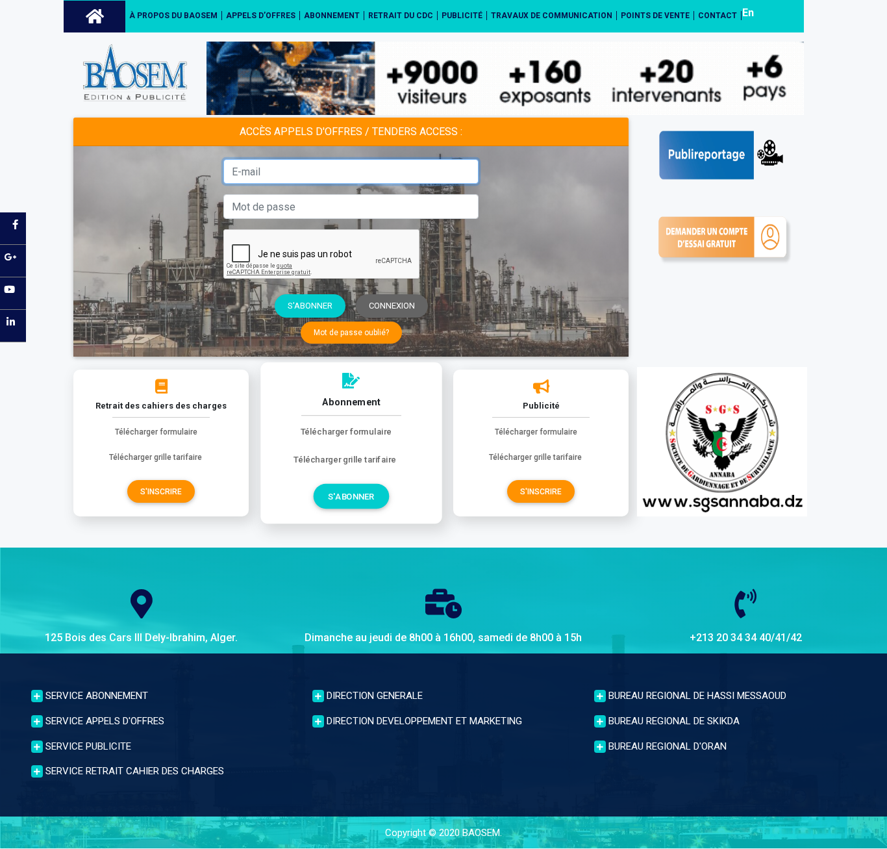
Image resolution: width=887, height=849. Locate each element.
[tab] (162, 694)
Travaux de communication (551, 15)
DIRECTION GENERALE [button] (373, 696)
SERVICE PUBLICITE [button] (87, 746)
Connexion (392, 305)
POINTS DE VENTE (655, 15)
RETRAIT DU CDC (400, 15)
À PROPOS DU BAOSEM (173, 15)
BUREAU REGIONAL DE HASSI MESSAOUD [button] (696, 696)
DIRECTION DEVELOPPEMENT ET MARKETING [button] (423, 721)
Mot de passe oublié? (351, 332)
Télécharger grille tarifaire (155, 457)
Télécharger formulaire (156, 432)
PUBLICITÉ (462, 15)
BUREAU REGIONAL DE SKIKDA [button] (673, 721)
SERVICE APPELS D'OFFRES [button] (103, 721)
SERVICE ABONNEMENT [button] (95, 696)
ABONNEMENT (332, 15)
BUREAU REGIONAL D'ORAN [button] (666, 746)
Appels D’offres (260, 15)
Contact (717, 15)
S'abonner (310, 305)
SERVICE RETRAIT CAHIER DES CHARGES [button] (133, 771)
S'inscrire (161, 491)
